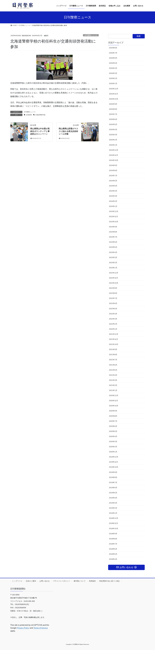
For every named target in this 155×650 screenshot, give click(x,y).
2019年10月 (113, 467)
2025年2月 (113, 140)
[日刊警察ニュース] (19, 129)
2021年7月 (113, 360)
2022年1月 (113, 329)
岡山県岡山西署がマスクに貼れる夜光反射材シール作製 (68, 131)
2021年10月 (113, 344)
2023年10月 (113, 222)
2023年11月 (113, 216)
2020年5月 (113, 431)
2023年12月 (113, 211)
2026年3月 (113, 73)
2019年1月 (113, 513)
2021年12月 (113, 334)
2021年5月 (113, 370)
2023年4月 (113, 252)
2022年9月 (113, 288)
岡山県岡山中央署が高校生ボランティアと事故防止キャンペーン (40, 131)
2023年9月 (113, 227)
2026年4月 (113, 68)
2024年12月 (113, 150)
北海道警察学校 (40, 115)
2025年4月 (113, 129)
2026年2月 (113, 78)
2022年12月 (113, 273)
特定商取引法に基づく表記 (109, 581)
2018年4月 (113, 559)
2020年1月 (113, 452)
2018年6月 (113, 549)
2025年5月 (113, 124)
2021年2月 (113, 385)
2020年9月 (113, 411)
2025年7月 (113, 114)
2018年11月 (113, 523)
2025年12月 (113, 89)
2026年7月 (113, 53)
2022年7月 (113, 298)
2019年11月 (113, 462)
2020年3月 (113, 441)
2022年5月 (113, 309)
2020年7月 (113, 421)
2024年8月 (113, 170)
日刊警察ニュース (91, 35)
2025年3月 (113, 135)
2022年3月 (113, 319)
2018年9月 (113, 534)
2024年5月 (113, 186)
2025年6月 (113, 119)
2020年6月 (113, 426)
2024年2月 (113, 201)
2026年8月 (113, 48)
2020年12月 (113, 395)
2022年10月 (113, 283)
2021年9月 (113, 349)
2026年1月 (113, 83)
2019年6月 (113, 488)
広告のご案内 (31, 581)
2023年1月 (113, 268)
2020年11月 (113, 401)
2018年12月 (113, 518)
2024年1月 (113, 206)
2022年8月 (113, 293)
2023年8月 (113, 232)
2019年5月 (113, 493)
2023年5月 (113, 247)
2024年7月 (113, 176)
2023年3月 (113, 257)
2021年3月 (113, 380)
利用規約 (92, 581)
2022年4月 (113, 314)
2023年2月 (113, 263)
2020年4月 (113, 436)
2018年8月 (113, 539)
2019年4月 (113, 498)
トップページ (17, 581)
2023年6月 (113, 242)
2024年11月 (113, 155)
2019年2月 (113, 508)
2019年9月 (113, 472)
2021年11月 (113, 339)
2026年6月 (113, 58)
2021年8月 (113, 354)
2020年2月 (113, 447)
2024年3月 (113, 196)
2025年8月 (113, 109)
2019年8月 (113, 477)
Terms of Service (41, 628)
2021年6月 (113, 365)
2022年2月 (113, 324)
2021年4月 (113, 375)
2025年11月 (113, 94)
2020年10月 (113, 406)
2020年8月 (113, 416)
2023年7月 (113, 237)
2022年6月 (113, 303)
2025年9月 (113, 104)
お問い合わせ (44, 581)
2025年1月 (113, 145)
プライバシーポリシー (61, 581)
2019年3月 (113, 503)
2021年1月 (113, 390)
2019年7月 (113, 482)
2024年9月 (113, 165)
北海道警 (29, 115)
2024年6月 (113, 181)
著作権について (79, 581)
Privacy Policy (23, 628)
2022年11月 (113, 278)
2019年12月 (113, 457)
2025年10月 (113, 99)
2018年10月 (113, 528)
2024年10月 (113, 160)
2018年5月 (113, 554)
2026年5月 (113, 63)
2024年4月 (113, 191)
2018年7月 (113, 544)
